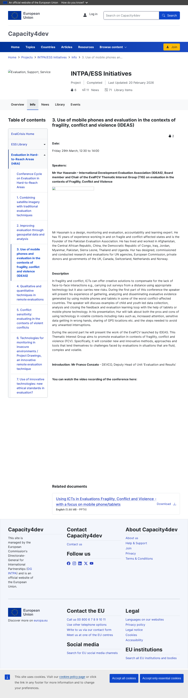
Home (15, 47)
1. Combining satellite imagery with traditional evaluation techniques (28, 206)
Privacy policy (135, 624)
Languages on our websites (145, 619)
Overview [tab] (17, 104)
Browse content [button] (111, 47)
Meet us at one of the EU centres (90, 635)
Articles (66, 47)
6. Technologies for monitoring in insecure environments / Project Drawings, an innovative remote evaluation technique (30, 353)
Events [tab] (75, 104)
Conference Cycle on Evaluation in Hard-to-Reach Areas (29, 180)
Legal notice (134, 630)
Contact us (74, 544)
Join (174, 47)
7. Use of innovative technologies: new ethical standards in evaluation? (30, 385)
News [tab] (45, 104)
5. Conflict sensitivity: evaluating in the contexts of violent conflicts (30, 318)
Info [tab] (32, 104)
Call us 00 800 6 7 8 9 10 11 (86, 619)
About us (132, 538)
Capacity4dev (28, 33)
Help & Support (136, 543)
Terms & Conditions (139, 558)
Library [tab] (60, 104)
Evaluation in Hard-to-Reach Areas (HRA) (25, 159)
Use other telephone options (86, 624)
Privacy (131, 553)
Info (74, 57)
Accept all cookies (124, 678)
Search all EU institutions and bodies (151, 658)
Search (172, 15)
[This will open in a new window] (24, 15)
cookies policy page (72, 676)
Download (164, 504)
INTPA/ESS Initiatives (52, 57)
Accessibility (134, 640)
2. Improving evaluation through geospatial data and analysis (30, 232)
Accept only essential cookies (161, 678)
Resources (86, 47)
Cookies (131, 635)
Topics (30, 47)
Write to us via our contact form (89, 630)
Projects (27, 57)
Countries (48, 47)
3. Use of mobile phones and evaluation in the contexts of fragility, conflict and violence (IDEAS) (28, 262)
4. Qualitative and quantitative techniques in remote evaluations (30, 292)
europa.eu (41, 620)
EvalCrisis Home (22, 134)
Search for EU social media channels (92, 653)
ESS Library (19, 144)
